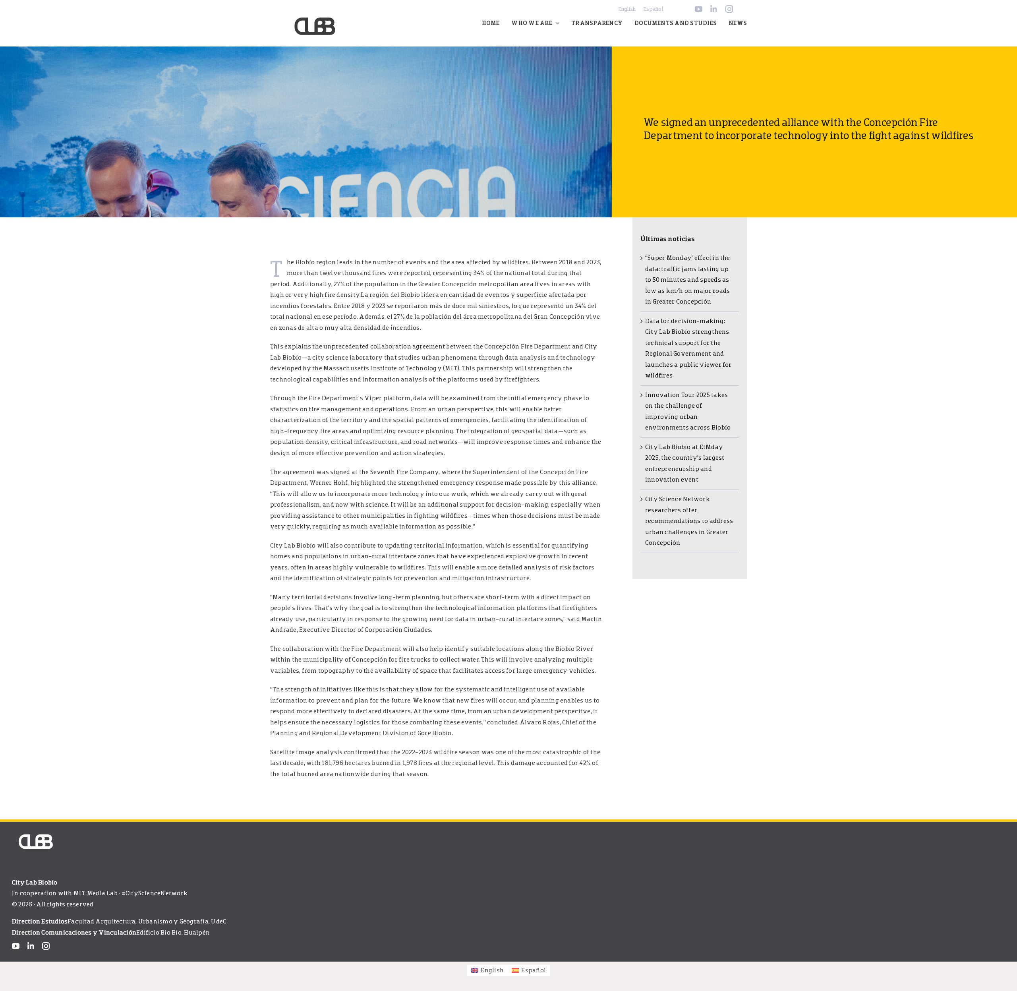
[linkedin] (713, 9)
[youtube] (698, 9)
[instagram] (729, 9)
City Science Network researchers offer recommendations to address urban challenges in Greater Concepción (689, 521)
